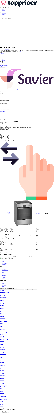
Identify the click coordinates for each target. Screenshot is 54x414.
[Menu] (0, 12)
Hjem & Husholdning (4, 292)
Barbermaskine (2, 386)
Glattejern (2, 394)
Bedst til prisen (4, 8)
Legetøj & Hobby (3, 332)
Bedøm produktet (2, 102)
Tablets (1, 344)
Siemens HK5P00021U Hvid (38, 213)
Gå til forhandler (2, 53)
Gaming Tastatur (3, 342)
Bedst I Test (3, 10)
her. (20, 51)
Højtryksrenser (2, 329)
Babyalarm (2, 404)
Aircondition (2, 303)
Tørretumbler (3, 282)
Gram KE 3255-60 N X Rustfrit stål (8, 213)
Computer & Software (4, 339)
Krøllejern (2, 393)
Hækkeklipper (2, 324)
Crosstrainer (2, 355)
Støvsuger (3, 283)
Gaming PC (2, 341)
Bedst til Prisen (4, 269)
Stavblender (2, 316)
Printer (1, 350)
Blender (1, 311)
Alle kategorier (2, 290)
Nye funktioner (4, 264)
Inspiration (3, 15)
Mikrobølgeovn (2, 306)
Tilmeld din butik (4, 275)
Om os (3, 261)
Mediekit (3, 278)
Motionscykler (2, 365)
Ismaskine (2, 305)
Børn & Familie (3, 399)
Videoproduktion (4, 277)
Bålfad (1, 323)
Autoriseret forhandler (4, 263)
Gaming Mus (2, 349)
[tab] (3, 289)
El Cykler (1, 363)
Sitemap (3, 272)
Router (3, 284)
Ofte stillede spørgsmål (5, 270)
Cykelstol (1, 357)
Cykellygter (2, 368)
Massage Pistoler (3, 396)
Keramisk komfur (4, 17)
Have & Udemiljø (3, 321)
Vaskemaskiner (2, 318)
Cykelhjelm (2, 362)
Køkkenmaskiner (3, 297)
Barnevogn (2, 406)
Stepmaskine (2, 360)
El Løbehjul (2, 336)
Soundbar (2, 378)
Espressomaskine (3, 295)
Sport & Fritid (3, 354)
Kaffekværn (2, 313)
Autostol (3, 286)
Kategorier (3, 9)
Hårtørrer (2, 388)
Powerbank (2, 380)
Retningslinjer (3, 271)
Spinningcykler (2, 367)
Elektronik (2, 375)
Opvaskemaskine (4, 285)
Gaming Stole (2, 347)
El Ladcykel (2, 370)
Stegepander (2, 308)
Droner (1, 334)
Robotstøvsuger (2, 298)
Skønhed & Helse (3, 385)
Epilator (1, 391)
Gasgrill (1, 326)
